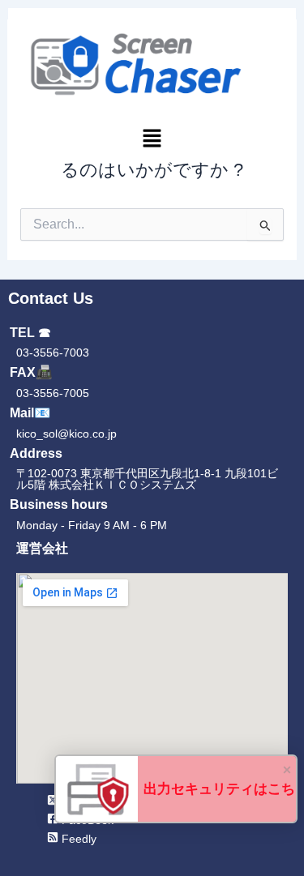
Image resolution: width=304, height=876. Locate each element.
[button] (152, 140)
